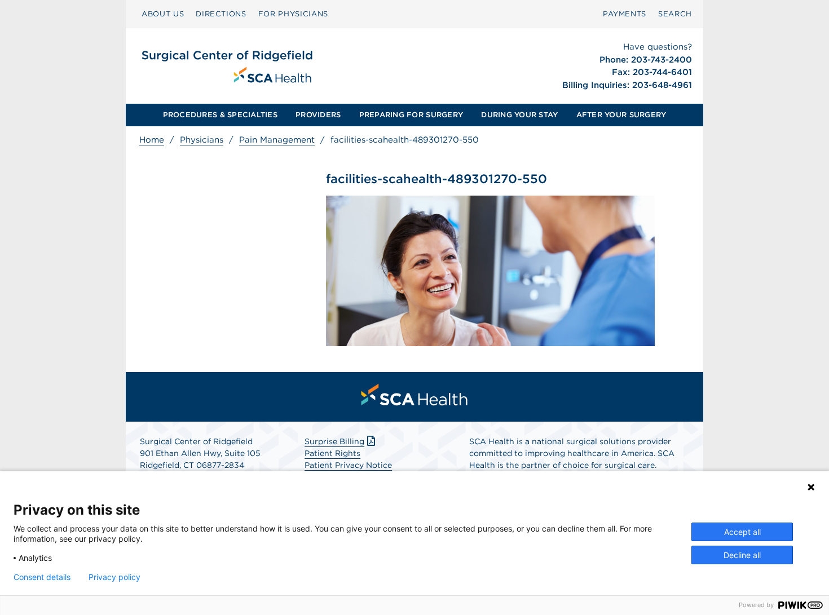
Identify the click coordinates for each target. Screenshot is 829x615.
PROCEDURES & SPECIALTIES (220, 114)
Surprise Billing (334, 441)
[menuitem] (162, 14)
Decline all (742, 555)
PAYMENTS (624, 14)
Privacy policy (114, 577)
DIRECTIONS (221, 14)
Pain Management (277, 140)
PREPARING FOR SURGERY (411, 114)
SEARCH (675, 14)
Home (151, 140)
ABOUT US (163, 14)
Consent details (42, 577)
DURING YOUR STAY (519, 114)
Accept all (742, 532)
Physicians (201, 140)
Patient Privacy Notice (348, 465)
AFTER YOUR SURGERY (621, 114)
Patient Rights (332, 453)
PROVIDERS (318, 114)
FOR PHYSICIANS (293, 14)
